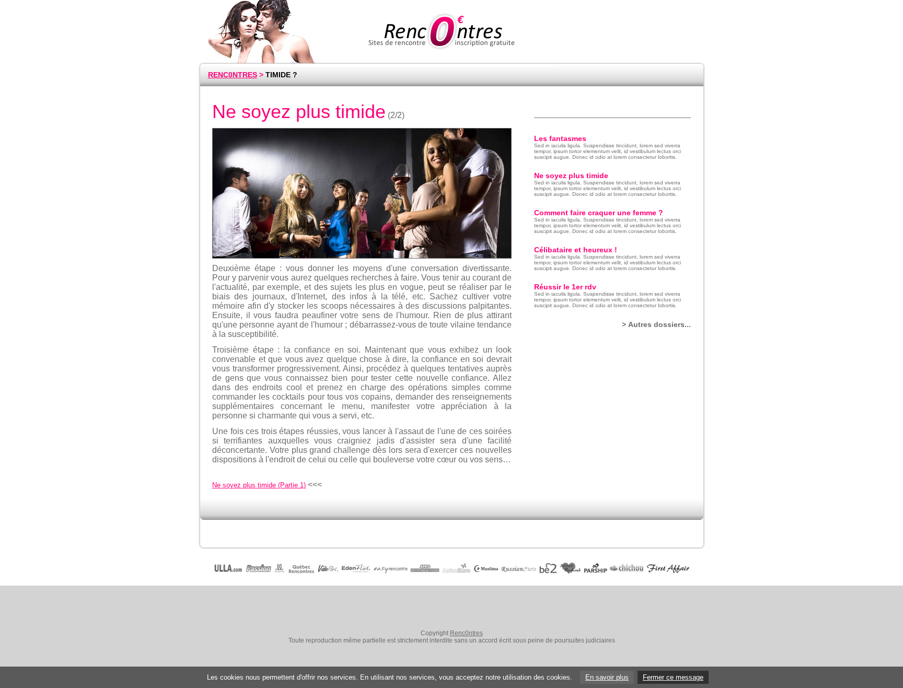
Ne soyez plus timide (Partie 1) (259, 485)
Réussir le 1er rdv (565, 287)
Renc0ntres (466, 633)
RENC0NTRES (232, 75)
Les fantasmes (560, 138)
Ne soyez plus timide (571, 175)
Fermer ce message (673, 677)
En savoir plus (607, 677)
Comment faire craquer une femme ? (598, 212)
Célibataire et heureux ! (575, 250)
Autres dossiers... (659, 324)
